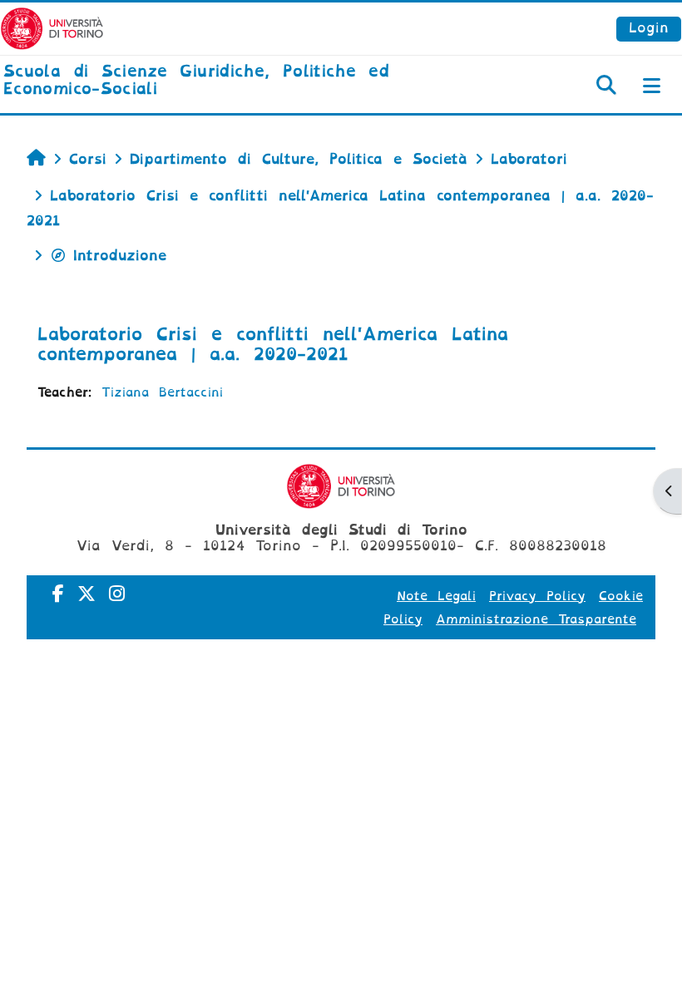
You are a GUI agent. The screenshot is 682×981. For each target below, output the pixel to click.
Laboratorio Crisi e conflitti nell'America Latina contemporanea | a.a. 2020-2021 (272, 344)
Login (649, 28)
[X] (86, 594)
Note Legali (436, 596)
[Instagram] (116, 594)
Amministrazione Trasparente (536, 619)
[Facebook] (58, 594)
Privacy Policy (537, 596)
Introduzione (119, 256)
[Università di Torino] (52, 28)
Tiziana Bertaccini (162, 392)
